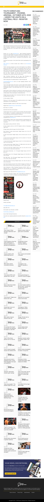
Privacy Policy (19, 492)
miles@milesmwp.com (21, 171)
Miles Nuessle (6, 63)
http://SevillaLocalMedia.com (8, 211)
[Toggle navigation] (4, 6)
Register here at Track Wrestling (15, 105)
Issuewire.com (15, 53)
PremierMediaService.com (8, 81)
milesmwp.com (13, 117)
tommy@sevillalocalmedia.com (9, 205)
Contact (33, 492)
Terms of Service (12, 492)
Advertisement (27, 492)
